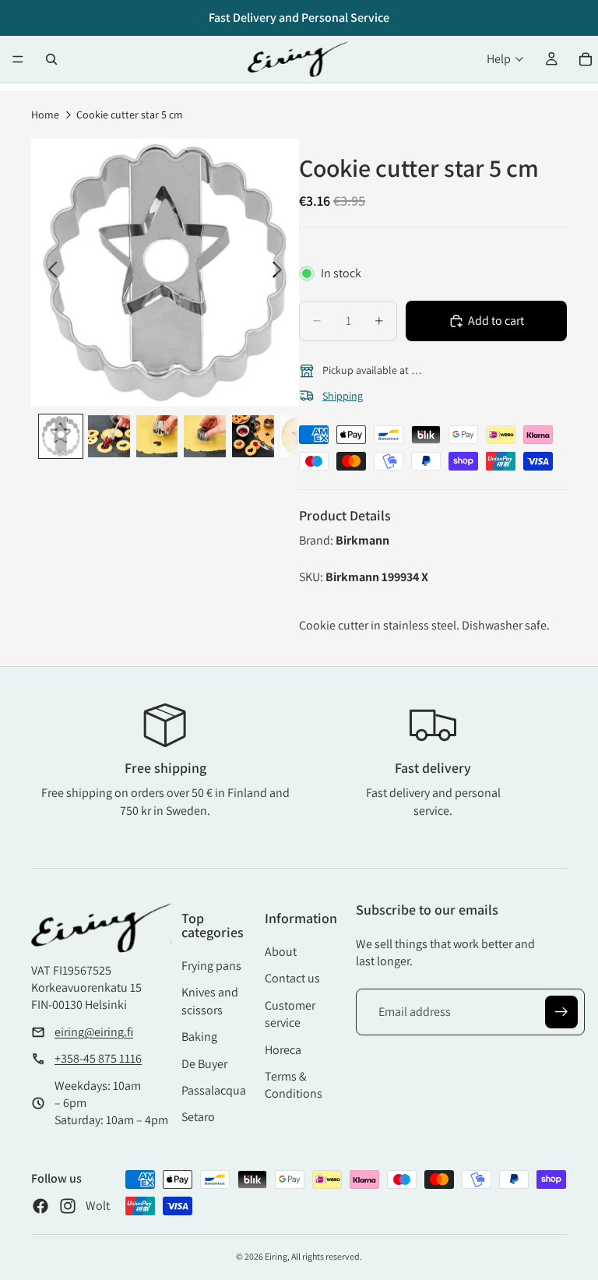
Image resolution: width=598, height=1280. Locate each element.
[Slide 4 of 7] (205, 436)
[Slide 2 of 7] (109, 436)
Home (45, 115)
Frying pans (211, 965)
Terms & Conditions (293, 1085)
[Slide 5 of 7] (253, 436)
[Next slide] (281, 273)
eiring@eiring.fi (94, 1032)
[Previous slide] (48, 273)
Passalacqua (213, 1090)
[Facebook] (40, 1206)
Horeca (283, 1050)
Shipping (342, 396)
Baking (199, 1036)
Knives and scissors (209, 1000)
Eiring (276, 1256)
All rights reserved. (326, 1256)
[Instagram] (67, 1206)
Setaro (198, 1117)
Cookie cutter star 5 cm (129, 115)
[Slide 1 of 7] (61, 436)
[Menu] (18, 59)
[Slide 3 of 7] (157, 436)
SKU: (312, 577)
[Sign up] (561, 1012)
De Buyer (204, 1064)
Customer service (290, 1014)
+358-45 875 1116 (98, 1058)
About (281, 951)
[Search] (51, 59)
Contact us (292, 978)
